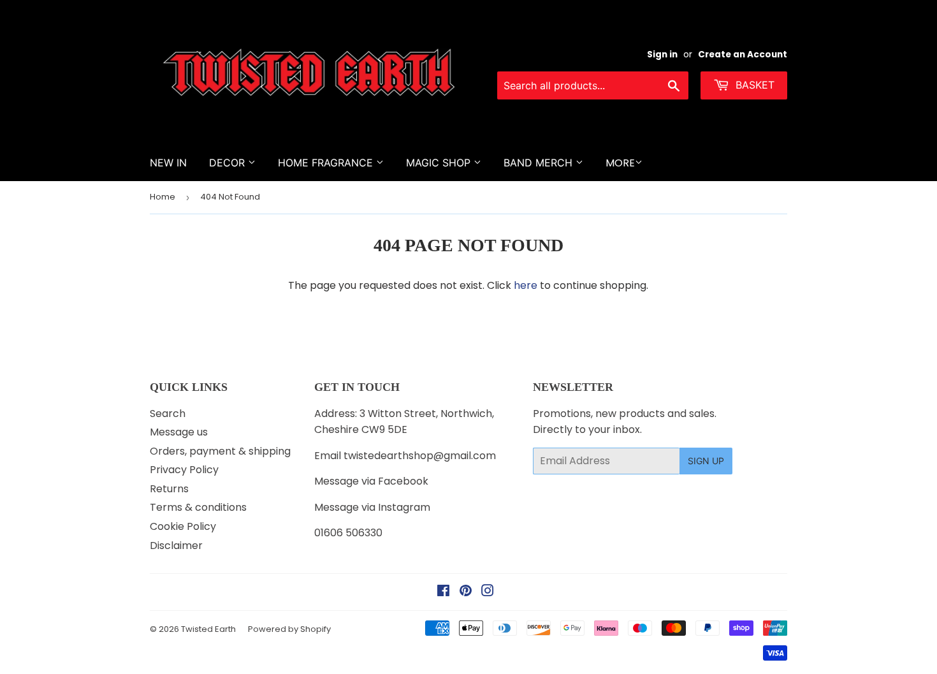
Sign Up (706, 460)
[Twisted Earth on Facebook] (443, 592)
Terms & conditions (198, 507)
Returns (169, 488)
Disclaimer (176, 545)
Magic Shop (440, 162)
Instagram (404, 507)
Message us (179, 432)
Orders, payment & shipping (220, 451)
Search (167, 413)
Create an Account (742, 54)
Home (162, 197)
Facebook (403, 481)
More (620, 163)
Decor (228, 162)
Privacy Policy (184, 469)
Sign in (662, 54)
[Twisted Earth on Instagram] (487, 592)
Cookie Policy (183, 526)
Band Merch (540, 162)
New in (168, 162)
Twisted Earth (208, 629)
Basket (753, 84)
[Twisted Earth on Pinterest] (465, 592)
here (525, 285)
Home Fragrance (327, 162)
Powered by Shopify (289, 629)
